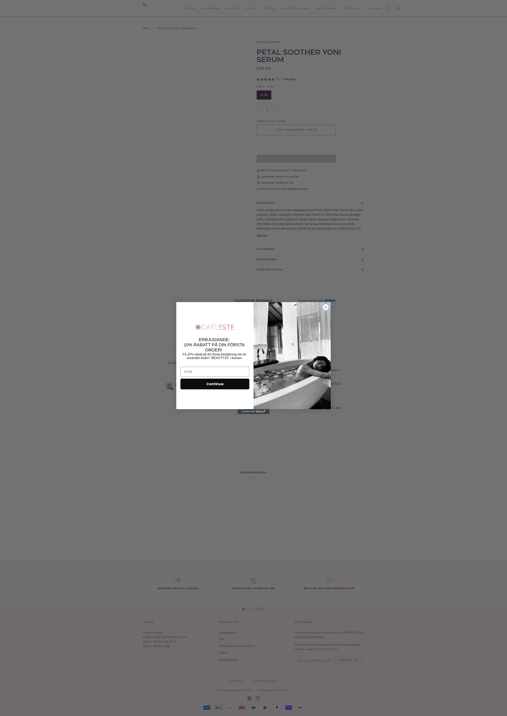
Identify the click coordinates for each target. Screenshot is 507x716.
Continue (215, 383)
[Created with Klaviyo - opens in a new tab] (253, 411)
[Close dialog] (325, 307)
